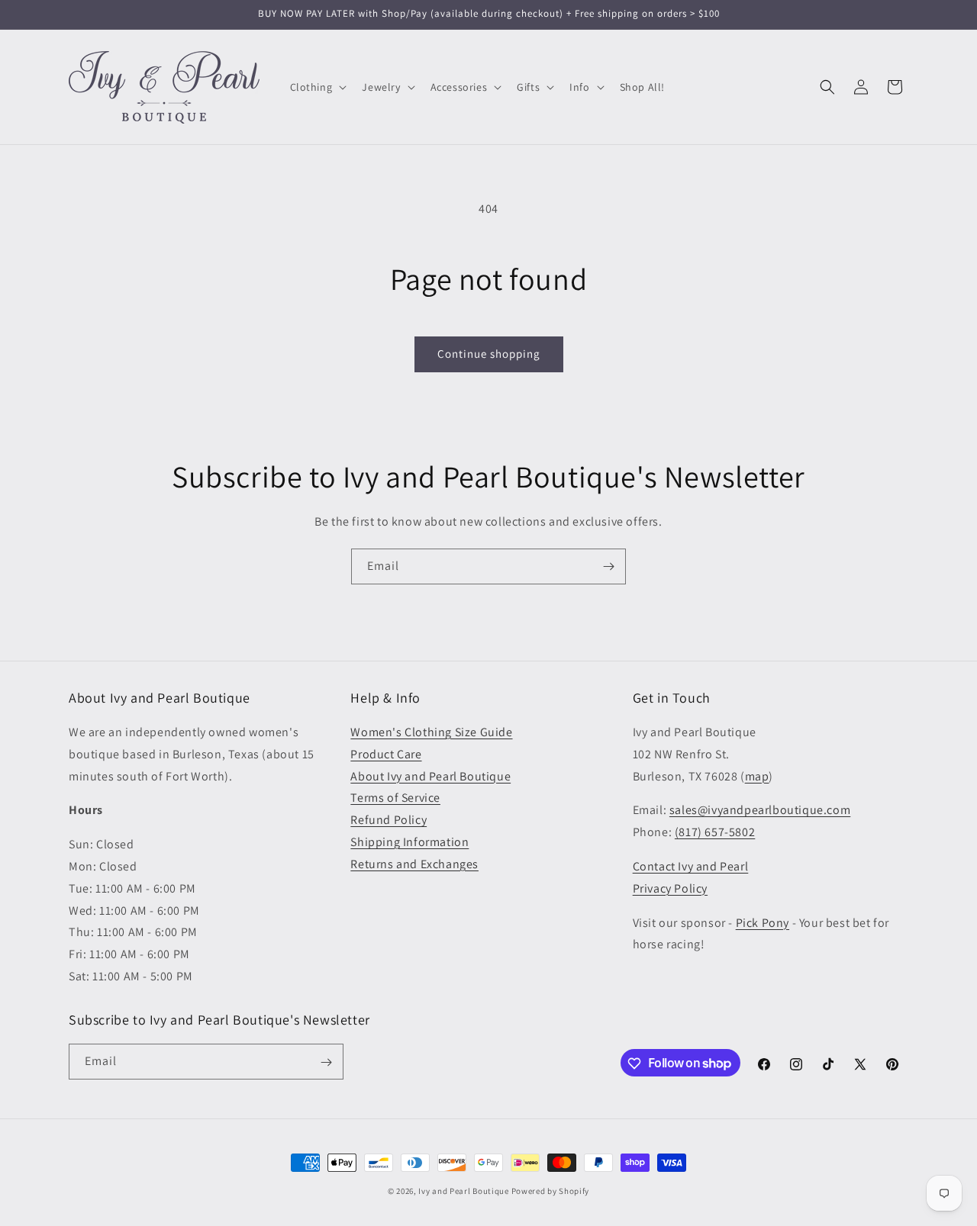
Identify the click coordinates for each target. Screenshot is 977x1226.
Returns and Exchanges (414, 864)
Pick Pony (762, 923)
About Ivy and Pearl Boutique (430, 776)
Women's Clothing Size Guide (431, 732)
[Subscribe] (608, 566)
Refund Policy (388, 821)
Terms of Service (395, 798)
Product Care (385, 754)
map (757, 776)
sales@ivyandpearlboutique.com (759, 811)
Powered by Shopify (550, 1191)
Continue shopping (488, 353)
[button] (317, 87)
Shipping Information (409, 842)
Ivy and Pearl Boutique (463, 1191)
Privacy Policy (670, 888)
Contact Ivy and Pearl (691, 866)
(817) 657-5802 (715, 833)
